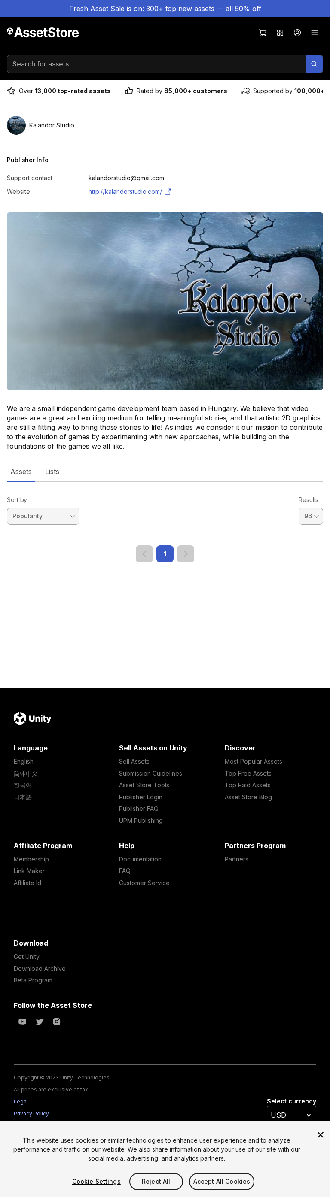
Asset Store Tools (144, 785)
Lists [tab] (52, 471)
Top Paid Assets (248, 785)
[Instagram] (56, 1021)
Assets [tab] (20, 471)
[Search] (314, 64)
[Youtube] (22, 1021)
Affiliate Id (27, 882)
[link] (144, 553)
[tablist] (165, 471)
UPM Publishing (141, 820)
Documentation (140, 859)
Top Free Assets (248, 773)
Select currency (291, 1101)
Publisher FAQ (139, 808)
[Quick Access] (280, 32)
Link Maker (29, 870)
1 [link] (165, 554)
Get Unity (27, 956)
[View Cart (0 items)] (263, 32)
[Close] (320, 1134)
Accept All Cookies (222, 1181)
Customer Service (144, 882)
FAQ (125, 870)
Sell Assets (134, 761)
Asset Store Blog (248, 797)
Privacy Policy (31, 1113)
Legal (21, 1101)
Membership (31, 859)
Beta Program (33, 980)
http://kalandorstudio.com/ (125, 191)
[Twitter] (39, 1021)
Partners (236, 859)
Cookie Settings (96, 1181)
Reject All (156, 1181)
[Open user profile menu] (297, 32)
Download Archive (40, 968)
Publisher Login (140, 797)
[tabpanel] (165, 522)
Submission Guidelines (150, 773)
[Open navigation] (314, 32)
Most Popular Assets (253, 761)
